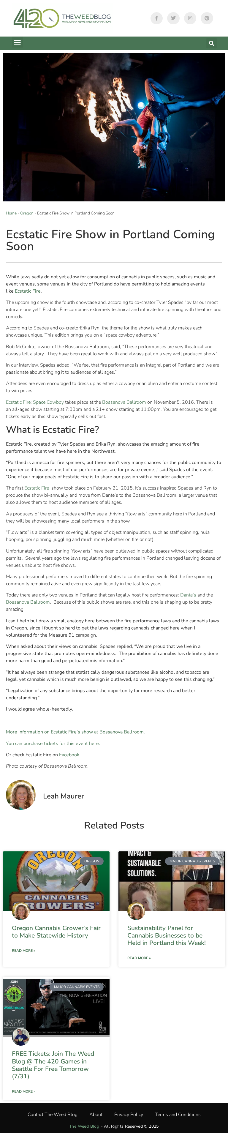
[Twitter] (173, 18)
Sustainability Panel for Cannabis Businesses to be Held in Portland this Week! (166, 935)
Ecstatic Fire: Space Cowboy (35, 402)
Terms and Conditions (178, 1114)
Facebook (69, 755)
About (95, 1114)
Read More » (23, 950)
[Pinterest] (207, 18)
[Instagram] (190, 18)
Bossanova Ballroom (124, 402)
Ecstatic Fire (37, 488)
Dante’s (188, 595)
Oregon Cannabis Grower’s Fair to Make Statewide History (56, 932)
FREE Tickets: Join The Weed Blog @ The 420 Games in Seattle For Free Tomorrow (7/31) (53, 1065)
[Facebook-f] (157, 18)
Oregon (27, 213)
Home (11, 213)
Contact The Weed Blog (52, 1114)
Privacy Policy (128, 1114)
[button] (17, 42)
